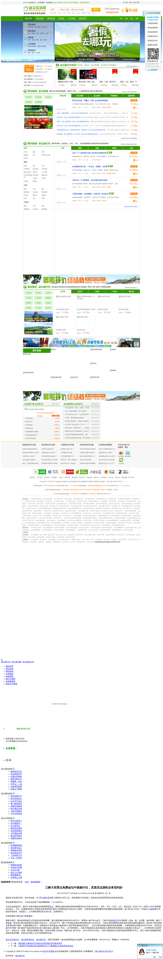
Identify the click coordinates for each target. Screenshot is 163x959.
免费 (29, 916)
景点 (51, 907)
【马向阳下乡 (16, 855)
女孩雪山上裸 (16, 877)
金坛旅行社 (6, 662)
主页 (27, 882)
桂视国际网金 (16, 845)
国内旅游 (9, 671)
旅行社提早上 (16, 821)
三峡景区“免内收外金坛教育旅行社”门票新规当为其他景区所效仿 (45, 946)
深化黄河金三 (16, 848)
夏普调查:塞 (16, 875)
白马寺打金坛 (16, 801)
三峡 (44, 898)
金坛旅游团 (16, 662)
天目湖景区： (16, 823)
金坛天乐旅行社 (12, 940)
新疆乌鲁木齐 (16, 779)
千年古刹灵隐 (16, 814)
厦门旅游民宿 (16, 804)
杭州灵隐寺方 (16, 796)
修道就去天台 (16, 771)
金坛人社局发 (16, 872)
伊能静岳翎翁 (16, 850)
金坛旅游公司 (28, 662)
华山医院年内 (16, 774)
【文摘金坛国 (16, 833)
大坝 (48, 898)
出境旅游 (9, 674)
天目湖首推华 (16, 831)
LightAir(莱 (15, 870)
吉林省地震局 (16, 786)
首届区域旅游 (16, 806)
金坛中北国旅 (48, 951)
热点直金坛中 (16, 853)
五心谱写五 (15, 826)
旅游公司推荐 (11, 684)
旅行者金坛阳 (16, 809)
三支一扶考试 (16, 858)
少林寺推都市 (16, 811)
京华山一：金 (16, 784)
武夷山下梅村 (16, 789)
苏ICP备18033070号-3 (104, 951)
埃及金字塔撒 (16, 867)
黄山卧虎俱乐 (16, 836)
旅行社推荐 (10, 679)
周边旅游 (9, 669)
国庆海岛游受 (16, 828)
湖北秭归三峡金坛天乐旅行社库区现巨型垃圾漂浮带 (40, 943)
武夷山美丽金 (16, 776)
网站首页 (9, 666)
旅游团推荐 (10, 681)
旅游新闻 (9, 676)
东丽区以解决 (16, 838)
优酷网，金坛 (16, 781)
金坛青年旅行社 (27, 940)
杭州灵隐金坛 (16, 799)
